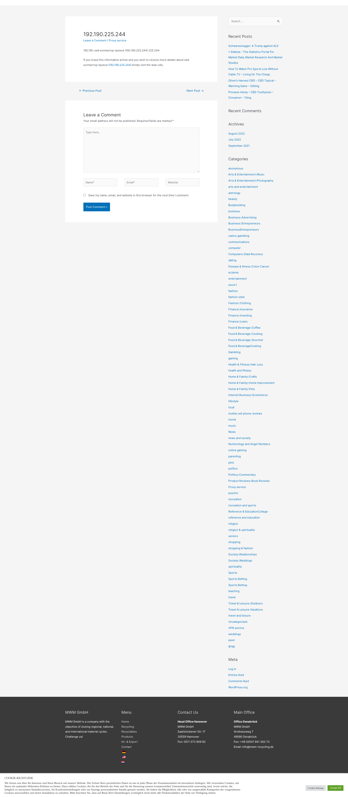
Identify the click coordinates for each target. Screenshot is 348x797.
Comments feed (238, 681)
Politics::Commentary (242, 474)
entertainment (237, 278)
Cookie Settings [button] (316, 788)
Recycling (127, 726)
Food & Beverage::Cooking (245, 334)
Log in (232, 669)
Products (127, 736)
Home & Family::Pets (241, 389)
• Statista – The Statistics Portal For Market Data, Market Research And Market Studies (255, 57)
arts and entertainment (243, 186)
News (232, 432)
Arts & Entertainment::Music (246, 174)
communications (238, 242)
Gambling (234, 352)
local (231, 407)
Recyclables (129, 731)
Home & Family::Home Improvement (251, 383)
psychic (233, 493)
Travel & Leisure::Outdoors (245, 603)
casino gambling (238, 235)
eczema (233, 272)
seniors (233, 536)
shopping (234, 542)
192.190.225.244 (119, 65)
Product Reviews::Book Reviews (249, 481)
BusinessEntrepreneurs (243, 229)
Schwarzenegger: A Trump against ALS (253, 46)
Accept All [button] (335, 787)
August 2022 (236, 133)
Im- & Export (129, 741)
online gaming (237, 450)
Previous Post (90, 90)
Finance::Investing (240, 315)
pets (231, 462)
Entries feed (236, 675)
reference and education (244, 517)
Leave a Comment (94, 40)
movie (232, 419)
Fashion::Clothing (239, 303)
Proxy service (117, 40)
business (234, 211)
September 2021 (239, 145)
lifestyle (233, 401)
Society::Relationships (242, 554)
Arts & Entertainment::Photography (250, 180)
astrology (234, 193)
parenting (234, 456)
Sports (232, 572)
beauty (232, 199)
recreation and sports (242, 505)
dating (232, 260)
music (232, 425)
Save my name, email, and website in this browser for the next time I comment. (138, 195)
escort (232, 284)
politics (233, 468)
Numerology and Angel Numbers (249, 444)
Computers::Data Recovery (245, 254)
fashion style (236, 297)
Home (125, 721)
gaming (233, 358)
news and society (239, 438)
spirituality (235, 566)
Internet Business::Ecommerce (248, 395)
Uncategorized (237, 621)
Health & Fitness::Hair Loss (245, 364)
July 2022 (234, 139)
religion (233, 523)
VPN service (236, 628)
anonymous (235, 168)
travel (232, 597)
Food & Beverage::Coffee (244, 327)
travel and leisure (239, 615)
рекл (231, 640)
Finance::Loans (238, 321)
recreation (235, 499)
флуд (231, 646)
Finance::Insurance (240, 309)
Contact (126, 747)
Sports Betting (237, 579)
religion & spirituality (241, 530)
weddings (234, 634)
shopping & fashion (240, 548)
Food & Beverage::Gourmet (245, 340)
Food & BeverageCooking (244, 346)
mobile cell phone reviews (245, 413)
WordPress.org (238, 687)
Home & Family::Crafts (242, 376)
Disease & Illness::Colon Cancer (248, 266)
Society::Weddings (240, 560)
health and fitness (239, 370)
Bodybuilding (236, 205)
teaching (233, 591)
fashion (233, 291)
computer (234, 248)
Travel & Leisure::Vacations (245, 609)
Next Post (195, 90)
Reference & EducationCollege (248, 511)
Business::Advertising (242, 217)
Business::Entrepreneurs (244, 223)
